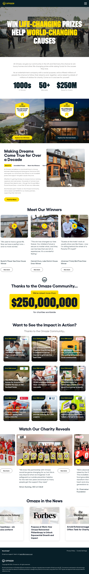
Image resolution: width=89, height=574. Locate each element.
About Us (8, 165)
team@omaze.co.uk (26, 554)
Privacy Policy (71, 550)
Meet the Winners (34, 165)
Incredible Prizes (19, 165)
